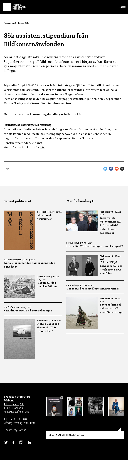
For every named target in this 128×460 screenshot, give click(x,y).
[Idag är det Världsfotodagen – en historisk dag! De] (95, 406)
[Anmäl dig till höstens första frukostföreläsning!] (54, 406)
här (79, 114)
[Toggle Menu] (123, 7)
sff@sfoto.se (19, 430)
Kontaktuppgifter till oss (16, 411)
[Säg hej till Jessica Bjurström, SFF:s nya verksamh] (116, 406)
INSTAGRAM (66, 435)
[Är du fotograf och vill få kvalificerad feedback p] (75, 406)
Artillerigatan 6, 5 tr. (14, 404)
